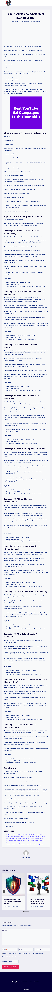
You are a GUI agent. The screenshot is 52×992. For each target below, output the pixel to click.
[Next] (48, 891)
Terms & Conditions (34, 982)
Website (38, 949)
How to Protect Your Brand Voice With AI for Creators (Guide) (12, 901)
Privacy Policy (16, 982)
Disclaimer (24, 982)
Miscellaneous (37, 21)
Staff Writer (26, 857)
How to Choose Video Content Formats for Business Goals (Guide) (37, 901)
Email (21, 949)
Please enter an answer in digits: (11, 957)
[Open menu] (48, 3)
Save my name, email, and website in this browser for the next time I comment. (23, 953)
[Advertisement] (26, 33)
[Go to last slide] (4, 891)
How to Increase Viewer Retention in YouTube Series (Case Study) (24, 834)
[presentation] (13, 884)
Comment (5, 930)
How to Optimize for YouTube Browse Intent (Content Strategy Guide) (26, 836)
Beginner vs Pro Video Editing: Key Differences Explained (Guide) (24, 838)
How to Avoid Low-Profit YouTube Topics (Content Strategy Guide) (25, 844)
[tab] (23, 911)
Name (4, 949)
